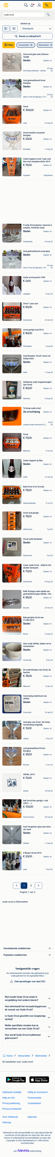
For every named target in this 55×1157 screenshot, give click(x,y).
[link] (6, 5)
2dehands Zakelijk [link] (11, 1092)
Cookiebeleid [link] (34, 1103)
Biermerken (44, 45)
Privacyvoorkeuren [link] (11, 1108)
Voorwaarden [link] (34, 1097)
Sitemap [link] (6, 1122)
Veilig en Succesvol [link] (38, 1092)
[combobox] (24, 14)
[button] (32, 5)
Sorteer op (25, 23)
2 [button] (31, 885)
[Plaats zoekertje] (47, 5)
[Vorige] (16, 885)
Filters (10, 45)
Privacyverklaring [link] (11, 1103)
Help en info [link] (8, 1097)
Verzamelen (23, 45)
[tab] (6, 28)
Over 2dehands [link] (10, 1116)
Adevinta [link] (32, 1116)
